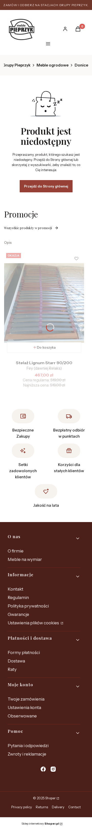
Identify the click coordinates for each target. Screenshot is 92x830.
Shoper (50, 798)
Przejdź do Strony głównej (46, 186)
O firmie (16, 551)
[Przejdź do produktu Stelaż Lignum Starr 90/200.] (44, 303)
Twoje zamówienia (26, 699)
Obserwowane (22, 715)
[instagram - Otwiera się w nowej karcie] (53, 769)
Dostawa (16, 660)
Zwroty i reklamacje (27, 754)
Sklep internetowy (40, 823)
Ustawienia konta (24, 707)
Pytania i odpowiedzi (28, 745)
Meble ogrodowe (52, 65)
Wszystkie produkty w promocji (28, 228)
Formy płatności (24, 652)
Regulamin (18, 597)
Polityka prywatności (28, 605)
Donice (81, 65)
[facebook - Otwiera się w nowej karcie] (43, 769)
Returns (42, 807)
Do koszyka (46, 347)
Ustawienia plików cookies (34, 622)
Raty (12, 669)
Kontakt (15, 589)
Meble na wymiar (25, 559)
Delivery (58, 807)
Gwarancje (18, 614)
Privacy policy (21, 807)
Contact (74, 807)
